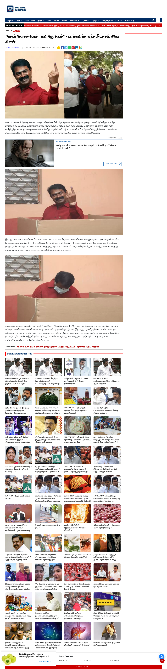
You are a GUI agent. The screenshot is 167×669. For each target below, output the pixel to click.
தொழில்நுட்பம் (107, 20)
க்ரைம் (64, 20)
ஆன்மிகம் (85, 20)
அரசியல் (19, 20)
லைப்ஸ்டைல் (74, 20)
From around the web (19, 353)
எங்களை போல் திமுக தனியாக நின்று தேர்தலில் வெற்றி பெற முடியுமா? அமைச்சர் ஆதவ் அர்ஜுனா (58, 347)
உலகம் (49, 20)
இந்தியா (41, 20)
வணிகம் (119, 20)
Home (8, 31)
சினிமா (57, 20)
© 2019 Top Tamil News (83, 667)
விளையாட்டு (129, 20)
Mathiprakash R (15, 48)
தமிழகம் (10, 20)
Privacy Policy (114, 661)
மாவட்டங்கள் (30, 20)
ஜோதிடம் (95, 20)
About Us (87, 661)
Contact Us (63, 661)
